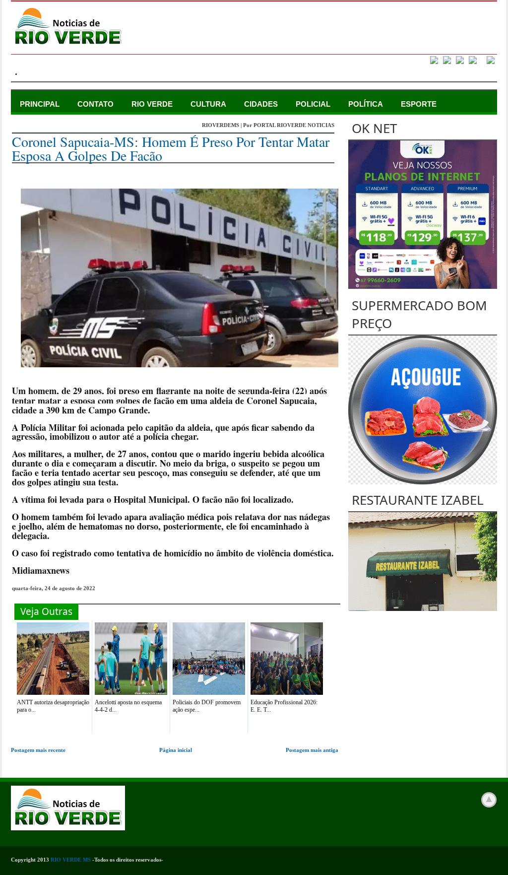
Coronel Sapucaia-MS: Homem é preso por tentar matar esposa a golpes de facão (170, 148)
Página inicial (175, 750)
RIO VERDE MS (71, 860)
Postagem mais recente (38, 750)
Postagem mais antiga (312, 750)
